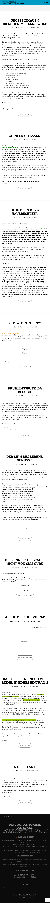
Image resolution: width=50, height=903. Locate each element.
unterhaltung (33, 864)
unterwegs (42, 864)
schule (13, 864)
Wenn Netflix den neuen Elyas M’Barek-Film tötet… (25, 852)
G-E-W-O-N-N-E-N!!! (25, 323)
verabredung (22, 866)
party (36, 862)
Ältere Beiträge (9, 816)
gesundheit (9, 862)
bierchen (26, 859)
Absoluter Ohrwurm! (25, 617)
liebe (22, 862)
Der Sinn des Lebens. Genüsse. (25, 458)
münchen (9, 859)
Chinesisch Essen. (25, 136)
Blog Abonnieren (26, 837)
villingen (28, 866)
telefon (16, 864)
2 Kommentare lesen (25, 657)
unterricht (38, 864)
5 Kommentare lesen (25, 595)
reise (4, 864)
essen (39, 859)
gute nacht (14, 862)
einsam (36, 519)
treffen (23, 864)
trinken (26, 864)
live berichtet (16, 228)
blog (29, 859)
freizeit (45, 859)
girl (11, 862)
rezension (6, 864)
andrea (18, 859)
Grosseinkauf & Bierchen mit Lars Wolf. (25, 22)
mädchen (5, 859)
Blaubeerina (20, 233)
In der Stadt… (25, 767)
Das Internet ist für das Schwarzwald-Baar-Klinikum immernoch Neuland (25, 850)
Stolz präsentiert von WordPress (25, 895)
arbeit (21, 859)
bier (23, 859)
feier (41, 859)
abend (12, 859)
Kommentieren (25, 114)
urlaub (46, 864)
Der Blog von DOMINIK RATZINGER (15, 4)
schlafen (10, 864)
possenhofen (45, 862)
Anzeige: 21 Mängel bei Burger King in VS (25, 844)
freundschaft (4, 862)
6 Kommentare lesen (25, 367)
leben (18, 862)
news (33, 862)
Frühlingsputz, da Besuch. (25, 390)
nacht (31, 862)
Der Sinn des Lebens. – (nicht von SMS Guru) (25, 562)
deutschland (36, 859)
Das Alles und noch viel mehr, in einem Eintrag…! (25, 681)
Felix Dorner (30, 897)
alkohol (15, 859)
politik (41, 862)
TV (28, 864)
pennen (38, 862)
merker (25, 862)
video (25, 866)
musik (28, 862)
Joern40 (24, 232)
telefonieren (20, 864)
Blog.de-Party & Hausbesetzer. (25, 212)
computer (32, 859)
